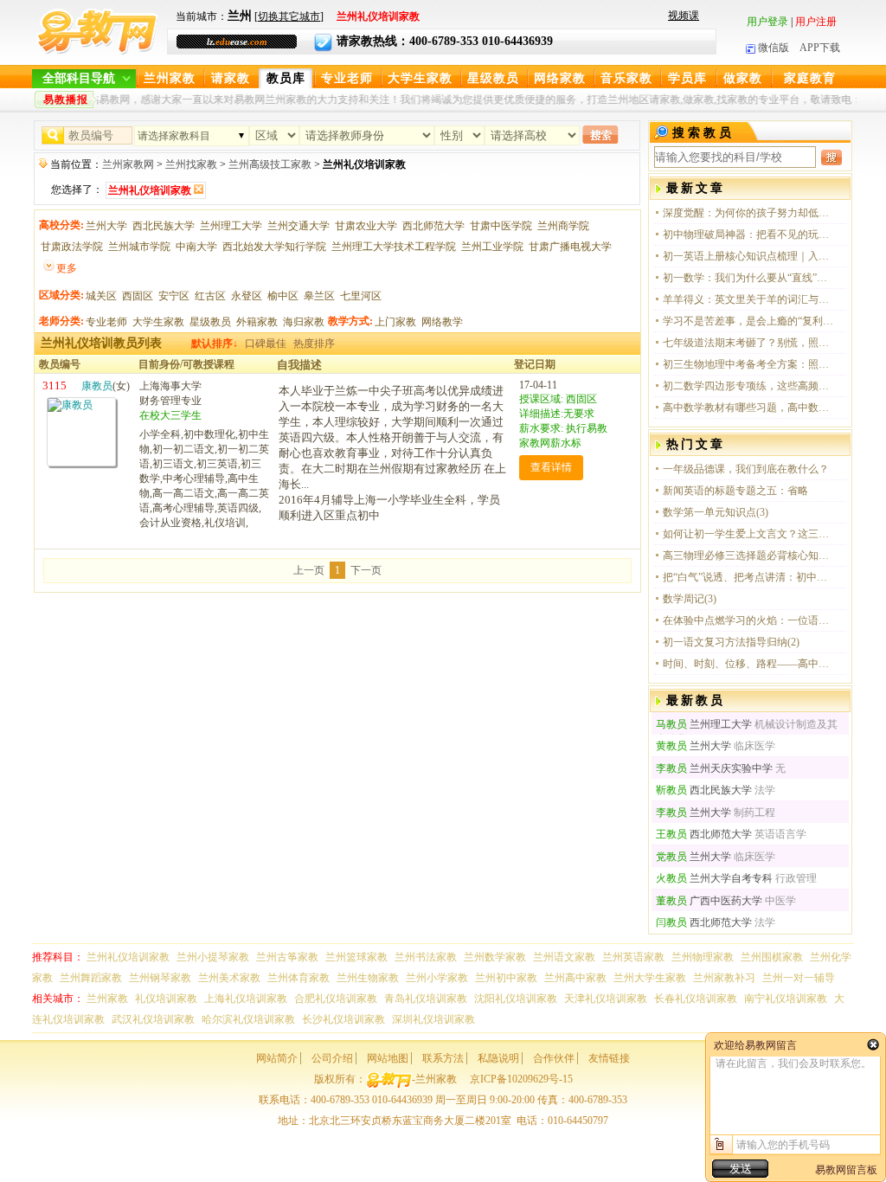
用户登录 (767, 22)
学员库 (687, 78)
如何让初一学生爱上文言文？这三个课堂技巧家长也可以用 (749, 534)
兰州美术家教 (229, 978)
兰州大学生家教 (649, 978)
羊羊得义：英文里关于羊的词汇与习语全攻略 (749, 299)
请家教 (230, 78)
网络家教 (560, 78)
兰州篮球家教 (356, 957)
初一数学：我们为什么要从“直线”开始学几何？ (749, 278)
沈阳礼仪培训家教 (515, 998)
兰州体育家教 (298, 978)
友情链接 (609, 1058)
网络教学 (442, 322)
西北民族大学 (163, 226)
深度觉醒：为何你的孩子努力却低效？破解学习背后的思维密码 (749, 213)
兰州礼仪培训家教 (128, 957)
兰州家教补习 (724, 978)
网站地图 (387, 1058)
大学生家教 (420, 78)
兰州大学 (106, 226)
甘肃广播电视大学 (570, 247)
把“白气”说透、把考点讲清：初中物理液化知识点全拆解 (749, 577)
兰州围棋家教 (772, 957)
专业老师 (347, 78)
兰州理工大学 (231, 226)
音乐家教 (626, 78)
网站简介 (277, 1058)
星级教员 (493, 78)
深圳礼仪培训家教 (433, 1019)
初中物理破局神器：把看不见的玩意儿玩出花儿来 (749, 234)
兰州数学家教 (495, 957)
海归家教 (303, 322)
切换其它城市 (289, 16)
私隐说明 (498, 1058)
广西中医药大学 (709, 901)
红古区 (210, 296)
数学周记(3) (689, 599)
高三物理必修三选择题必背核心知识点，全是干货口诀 (749, 555)
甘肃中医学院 (501, 226)
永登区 (246, 296)
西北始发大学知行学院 (274, 247)
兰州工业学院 (492, 247)
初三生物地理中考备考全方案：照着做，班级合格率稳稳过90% (749, 364)
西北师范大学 (433, 226)
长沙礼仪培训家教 (343, 1019)
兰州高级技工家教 (269, 164)
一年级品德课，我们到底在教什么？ (746, 469)
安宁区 (173, 296)
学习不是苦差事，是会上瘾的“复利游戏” (749, 321)
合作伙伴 (554, 1058)
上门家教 (395, 322)
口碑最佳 (265, 343)
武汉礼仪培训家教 (153, 1019)
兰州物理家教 (702, 957)
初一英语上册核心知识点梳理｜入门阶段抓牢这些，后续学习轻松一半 (749, 256)
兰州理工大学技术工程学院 (393, 247)
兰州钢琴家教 (160, 978)
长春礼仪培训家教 (695, 998)
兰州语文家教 (564, 957)
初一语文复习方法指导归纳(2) (731, 642)
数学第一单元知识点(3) (715, 512)
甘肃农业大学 (366, 226)
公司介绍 (332, 1058)
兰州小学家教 (437, 978)
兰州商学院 (563, 226)
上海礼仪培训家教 (245, 998)
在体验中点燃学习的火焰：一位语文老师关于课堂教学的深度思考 (749, 620)
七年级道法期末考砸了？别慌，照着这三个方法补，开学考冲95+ (749, 343)
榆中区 (283, 296)
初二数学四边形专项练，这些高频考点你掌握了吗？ (749, 386)
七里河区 (361, 296)
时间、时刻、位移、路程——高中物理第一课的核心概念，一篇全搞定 (749, 664)
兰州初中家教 (506, 978)
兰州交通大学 (298, 226)
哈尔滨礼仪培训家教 (248, 1019)
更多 (66, 268)
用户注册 (816, 22)
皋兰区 (319, 296)
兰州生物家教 (368, 978)
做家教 (742, 78)
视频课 (683, 16)
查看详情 (551, 467)
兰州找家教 (191, 164)
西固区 (137, 296)
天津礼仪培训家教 (605, 998)
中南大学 (196, 247)
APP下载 (819, 48)
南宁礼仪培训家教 (785, 998)
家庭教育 (810, 78)
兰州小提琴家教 (213, 957)
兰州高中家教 (575, 978)
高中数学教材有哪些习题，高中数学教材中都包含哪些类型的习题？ (749, 407)
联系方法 (443, 1058)
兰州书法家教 (426, 957)
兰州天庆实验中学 (714, 768)
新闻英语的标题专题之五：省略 (735, 491)
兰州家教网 (128, 164)
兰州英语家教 (633, 957)
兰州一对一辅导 (798, 978)
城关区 (101, 296)
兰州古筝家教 (287, 957)
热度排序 (314, 343)
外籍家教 (257, 322)
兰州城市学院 (139, 247)
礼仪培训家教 (166, 998)
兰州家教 (170, 78)
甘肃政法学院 (72, 247)
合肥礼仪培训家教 (335, 998)
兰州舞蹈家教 (91, 978)
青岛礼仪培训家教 (425, 998)
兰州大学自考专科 (714, 878)
